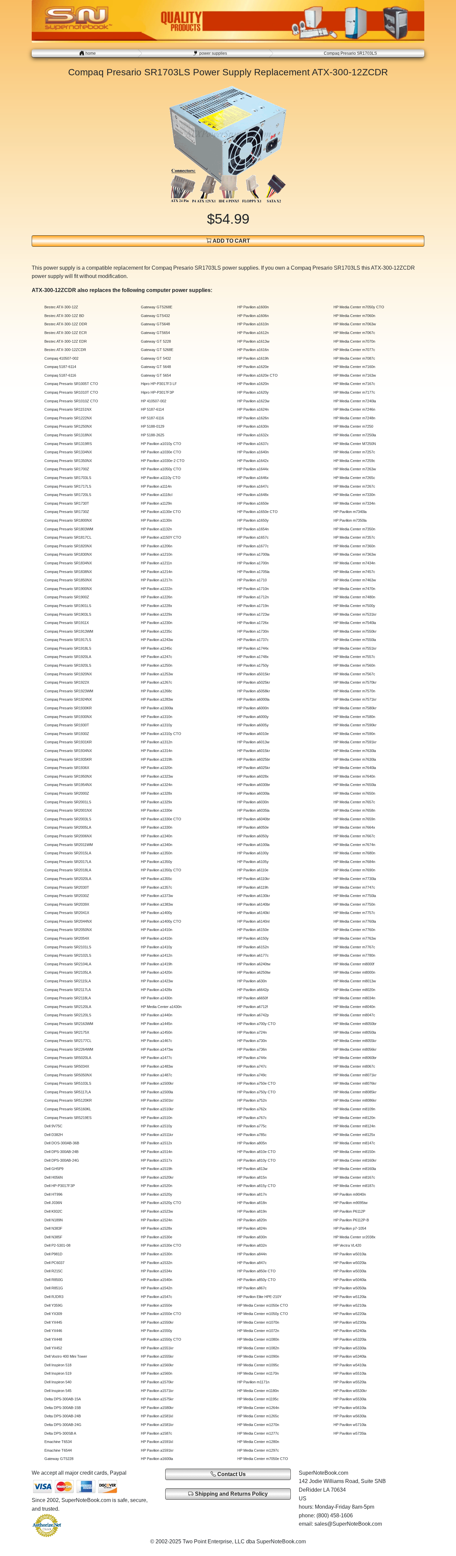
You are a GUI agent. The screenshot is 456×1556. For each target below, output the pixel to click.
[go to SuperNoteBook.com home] (228, 21)
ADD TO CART (231, 241)
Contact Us (231, 1474)
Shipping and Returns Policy (231, 1494)
